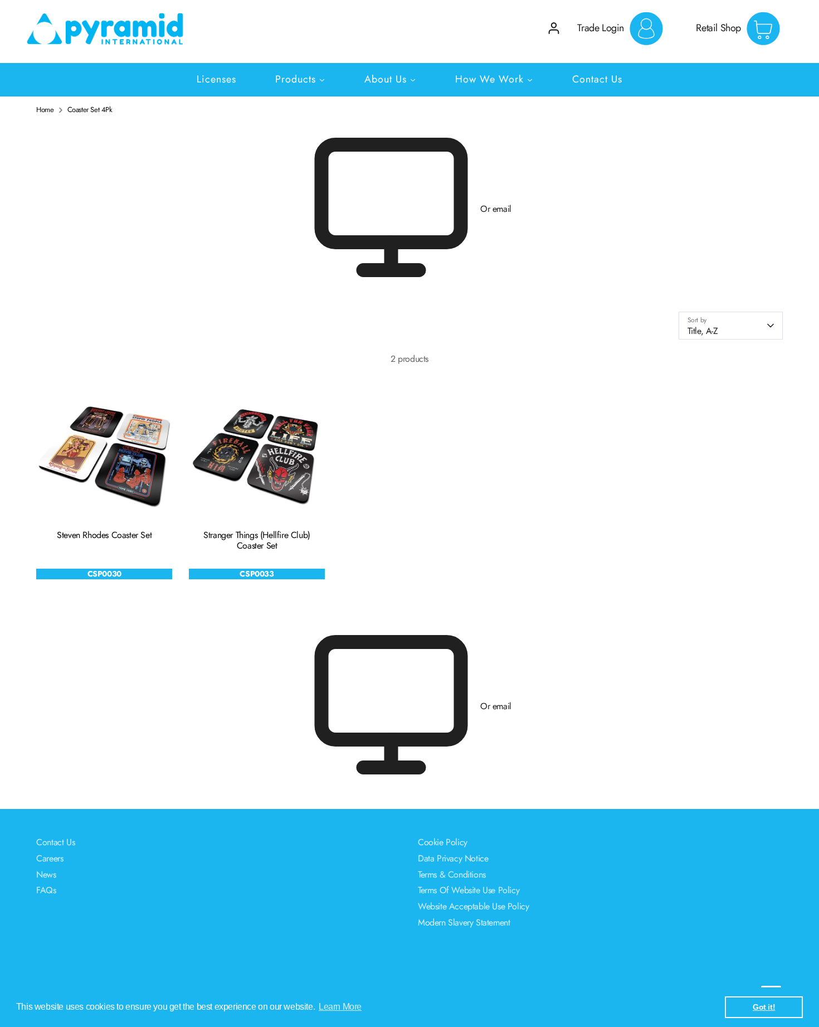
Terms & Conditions (452, 874)
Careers (49, 858)
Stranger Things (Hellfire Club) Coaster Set (256, 540)
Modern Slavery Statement (464, 922)
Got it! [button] (764, 1006)
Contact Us (55, 842)
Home (44, 110)
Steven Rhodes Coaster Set (104, 535)
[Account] (554, 28)
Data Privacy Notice (453, 858)
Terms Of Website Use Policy (468, 890)
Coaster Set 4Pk (90, 110)
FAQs (46, 890)
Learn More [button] (340, 1006)
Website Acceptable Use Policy (473, 906)
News (46, 874)
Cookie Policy (442, 842)
